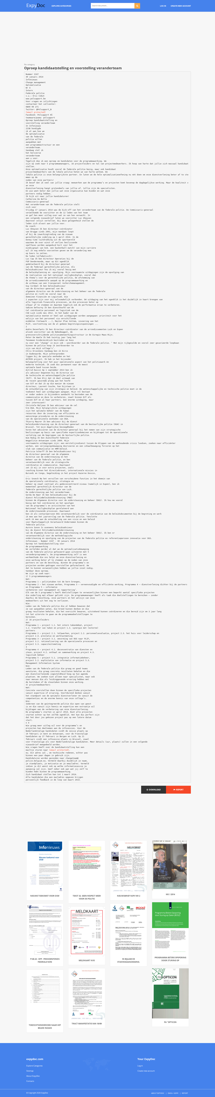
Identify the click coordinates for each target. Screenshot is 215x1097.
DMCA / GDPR (173, 1093)
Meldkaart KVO (87, 960)
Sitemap (29, 1071)
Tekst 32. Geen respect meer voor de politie (87, 897)
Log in (140, 1065)
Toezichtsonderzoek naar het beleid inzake (45, 1026)
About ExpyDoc (33, 1076)
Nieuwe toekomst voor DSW (44, 896)
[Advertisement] (107, 38)
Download (154, 789)
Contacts (30, 1081)
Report (179, 789)
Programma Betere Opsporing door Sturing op (170, 959)
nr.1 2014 (170, 894)
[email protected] (36, 112)
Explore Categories (34, 1065)
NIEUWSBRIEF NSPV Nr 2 (128, 896)
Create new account (146, 1071)
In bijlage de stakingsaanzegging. (128, 960)
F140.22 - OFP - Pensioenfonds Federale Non (45, 960)
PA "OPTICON (170, 1022)
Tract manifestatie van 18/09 (87, 1023)
